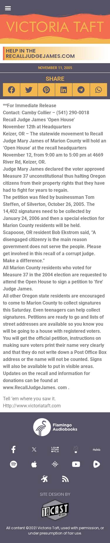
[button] (8, 8)
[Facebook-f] (13, 449)
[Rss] (65, 478)
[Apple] (34, 464)
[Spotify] (13, 464)
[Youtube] (76, 464)
